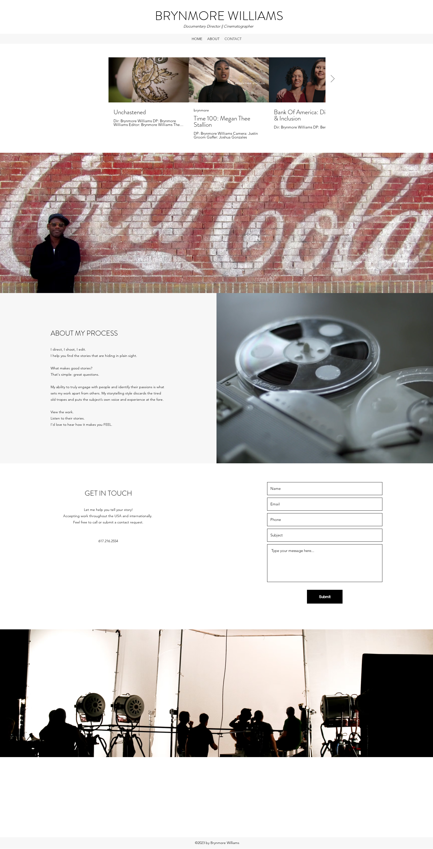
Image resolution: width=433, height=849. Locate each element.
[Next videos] (332, 78)
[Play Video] (149, 80)
